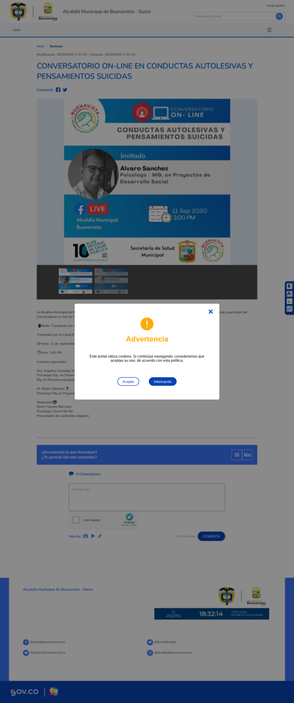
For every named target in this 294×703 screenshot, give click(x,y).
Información (163, 381)
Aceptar (128, 381)
